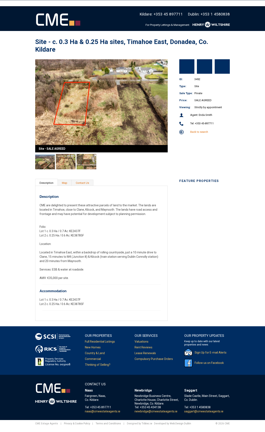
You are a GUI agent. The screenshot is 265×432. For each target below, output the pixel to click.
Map (64, 182)
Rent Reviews (143, 347)
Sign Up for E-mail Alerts (210, 352)
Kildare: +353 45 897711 (161, 14)
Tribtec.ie (147, 423)
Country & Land (95, 353)
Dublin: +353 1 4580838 (209, 14)
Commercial (93, 359)
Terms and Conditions (108, 423)
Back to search (199, 131)
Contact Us (82, 182)
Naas (89, 390)
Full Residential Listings (100, 341)
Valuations (141, 341)
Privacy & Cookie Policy (77, 423)
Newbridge (143, 390)
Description (46, 182)
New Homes (93, 347)
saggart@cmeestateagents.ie (203, 411)
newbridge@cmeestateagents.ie (156, 411)
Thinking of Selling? (97, 364)
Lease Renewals (145, 353)
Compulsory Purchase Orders (154, 359)
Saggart (190, 390)
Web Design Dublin (180, 423)
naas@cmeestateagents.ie (102, 411)
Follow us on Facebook (209, 362)
